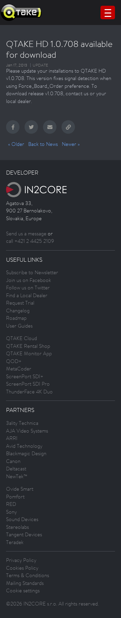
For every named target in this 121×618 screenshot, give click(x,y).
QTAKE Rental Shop (28, 346)
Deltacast (16, 468)
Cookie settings (23, 590)
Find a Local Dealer (26, 295)
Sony (11, 511)
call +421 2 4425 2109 (30, 240)
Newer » (71, 144)
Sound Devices (22, 519)
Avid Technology (24, 445)
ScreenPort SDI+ (24, 376)
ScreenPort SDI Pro (28, 383)
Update (40, 65)
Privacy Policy (21, 560)
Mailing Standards (25, 583)
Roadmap (16, 317)
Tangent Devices (24, 534)
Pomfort (15, 496)
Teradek (15, 542)
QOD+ (14, 361)
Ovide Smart (19, 488)
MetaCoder (18, 368)
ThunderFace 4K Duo (29, 391)
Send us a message (26, 233)
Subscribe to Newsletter (32, 272)
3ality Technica (22, 423)
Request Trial (20, 302)
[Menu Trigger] (107, 12)
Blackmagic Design (26, 453)
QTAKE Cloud (21, 338)
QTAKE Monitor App (29, 353)
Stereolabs (17, 527)
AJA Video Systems (27, 430)
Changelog (18, 310)
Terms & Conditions (27, 575)
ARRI (11, 438)
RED (11, 504)
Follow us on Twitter (28, 287)
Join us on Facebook (28, 280)
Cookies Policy (22, 567)
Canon (13, 461)
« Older (16, 144)
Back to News (43, 144)
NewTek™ (16, 476)
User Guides (19, 325)
